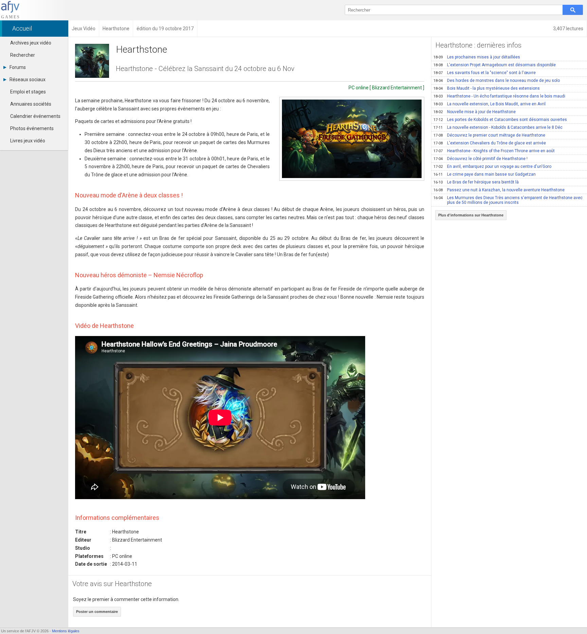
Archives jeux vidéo (30, 43)
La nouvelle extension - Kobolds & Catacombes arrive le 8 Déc (498, 127)
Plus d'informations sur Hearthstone (470, 215)
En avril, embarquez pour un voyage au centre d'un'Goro (492, 166)
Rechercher (22, 55)
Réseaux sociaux (28, 79)
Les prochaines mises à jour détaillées (476, 57)
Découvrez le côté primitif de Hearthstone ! (480, 158)
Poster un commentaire (97, 612)
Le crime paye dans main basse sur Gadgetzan (484, 174)
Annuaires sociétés (30, 104)
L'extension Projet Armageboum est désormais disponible (494, 65)
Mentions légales (65, 631)
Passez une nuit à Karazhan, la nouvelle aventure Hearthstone (499, 190)
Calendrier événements (35, 116)
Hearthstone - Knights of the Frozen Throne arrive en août (494, 150)
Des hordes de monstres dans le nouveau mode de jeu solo (496, 80)
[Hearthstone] (351, 139)
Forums (18, 67)
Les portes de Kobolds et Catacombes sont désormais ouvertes (500, 119)
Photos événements (32, 128)
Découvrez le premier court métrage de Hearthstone (489, 135)
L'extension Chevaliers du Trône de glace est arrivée (489, 143)
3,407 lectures (568, 28)
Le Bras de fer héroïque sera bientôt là (476, 182)
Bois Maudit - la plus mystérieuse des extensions (486, 88)
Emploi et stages (28, 91)
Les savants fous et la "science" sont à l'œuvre (484, 72)
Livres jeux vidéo (27, 140)
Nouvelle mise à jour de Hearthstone (474, 111)
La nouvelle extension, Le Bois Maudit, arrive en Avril (489, 104)
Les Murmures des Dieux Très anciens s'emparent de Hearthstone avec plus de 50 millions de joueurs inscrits (508, 200)
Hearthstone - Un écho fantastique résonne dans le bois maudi (499, 96)
